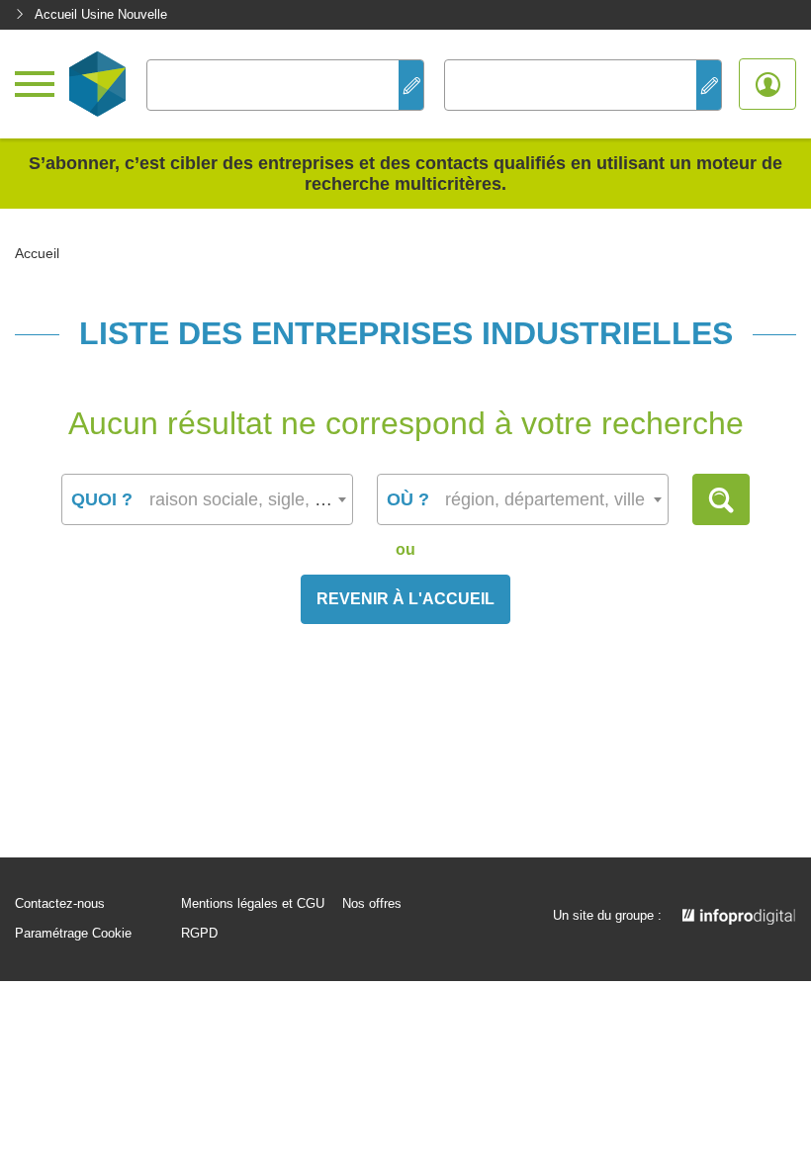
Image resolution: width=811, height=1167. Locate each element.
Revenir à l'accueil (405, 598)
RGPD (199, 934)
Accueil (37, 253)
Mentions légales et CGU (252, 904)
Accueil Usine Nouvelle (101, 14)
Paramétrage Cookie (73, 934)
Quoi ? (102, 499)
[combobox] (207, 499)
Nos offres (372, 904)
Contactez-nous (60, 904)
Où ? (408, 499)
